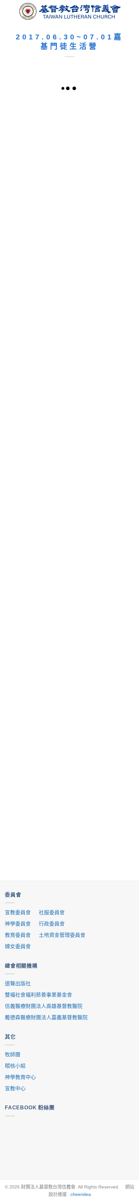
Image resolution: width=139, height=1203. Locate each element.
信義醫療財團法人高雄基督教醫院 (43, 1006)
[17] (102, 466)
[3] (102, 171)
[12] (102, 368)
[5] (102, 220)
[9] (102, 319)
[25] (37, 762)
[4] (37, 220)
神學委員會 (18, 924)
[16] (37, 466)
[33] (37, 565)
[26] (37, 713)
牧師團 (12, 1054)
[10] (37, 368)
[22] (102, 762)
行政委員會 (52, 924)
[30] (37, 614)
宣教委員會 (18, 912)
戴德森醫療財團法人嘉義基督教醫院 (46, 1017)
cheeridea (80, 1194)
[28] (102, 663)
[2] (37, 171)
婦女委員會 (18, 946)
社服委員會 (52, 912)
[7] (102, 269)
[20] (102, 516)
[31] (102, 614)
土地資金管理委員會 (62, 935)
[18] (37, 516)
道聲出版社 (18, 983)
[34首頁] (37, 122)
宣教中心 (15, 1088)
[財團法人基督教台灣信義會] (70, 11)
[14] (102, 417)
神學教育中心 (20, 1077)
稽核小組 (15, 1066)
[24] (37, 811)
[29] (37, 663)
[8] (37, 319)
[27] (102, 713)
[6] (37, 269)
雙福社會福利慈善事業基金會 (38, 995)
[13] (37, 417)
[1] (102, 122)
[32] (102, 565)
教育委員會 (18, 935)
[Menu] (10, 11)
